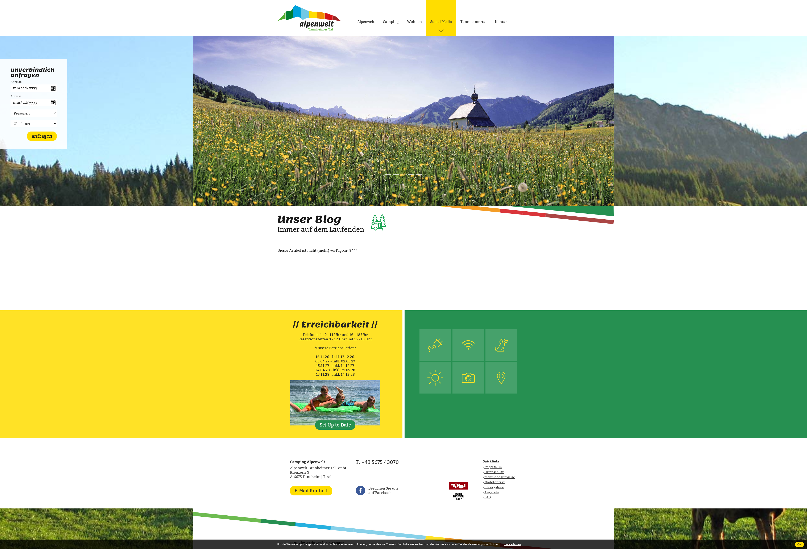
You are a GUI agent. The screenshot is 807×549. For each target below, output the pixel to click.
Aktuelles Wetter (435, 377)
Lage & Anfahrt (501, 377)
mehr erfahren (512, 544)
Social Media (441, 22)
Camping (391, 22)
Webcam (468, 377)
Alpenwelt (365, 22)
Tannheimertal (473, 22)
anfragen (42, 136)
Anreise (16, 82)
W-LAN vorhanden (468, 345)
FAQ (487, 497)
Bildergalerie (494, 487)
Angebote (491, 492)
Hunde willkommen (501, 345)
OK (799, 544)
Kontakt (502, 22)
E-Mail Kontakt (311, 491)
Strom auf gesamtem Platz (435, 345)
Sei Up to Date (335, 425)
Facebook (383, 493)
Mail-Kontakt (494, 482)
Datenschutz (494, 472)
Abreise (16, 96)
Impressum (493, 467)
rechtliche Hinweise (499, 477)
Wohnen (414, 22)
